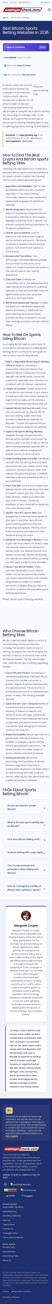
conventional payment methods (23, 676)
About (5, 2)
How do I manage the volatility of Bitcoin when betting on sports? (24, 888)
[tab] (26, 807)
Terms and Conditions (13, 1237)
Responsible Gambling (13, 1207)
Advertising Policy (11, 1256)
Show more (27, 141)
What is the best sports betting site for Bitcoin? (26, 824)
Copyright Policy (10, 1233)
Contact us (8, 1228)
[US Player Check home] (23, 9)
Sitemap (7, 1220)
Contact (13, 2)
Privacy (6, 1291)
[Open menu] (49, 10)
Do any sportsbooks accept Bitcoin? (22, 807)
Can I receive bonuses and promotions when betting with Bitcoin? (23, 869)
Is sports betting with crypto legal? (25, 852)
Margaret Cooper (24, 65)
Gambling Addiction (12, 1215)
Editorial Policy (24, 2)
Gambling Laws (10, 1211)
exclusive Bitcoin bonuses (33, 259)
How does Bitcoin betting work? (24, 839)
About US (7, 1260)
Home (5, 17)
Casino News (8, 1224)
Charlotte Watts (29, 75)
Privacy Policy (9, 1247)
